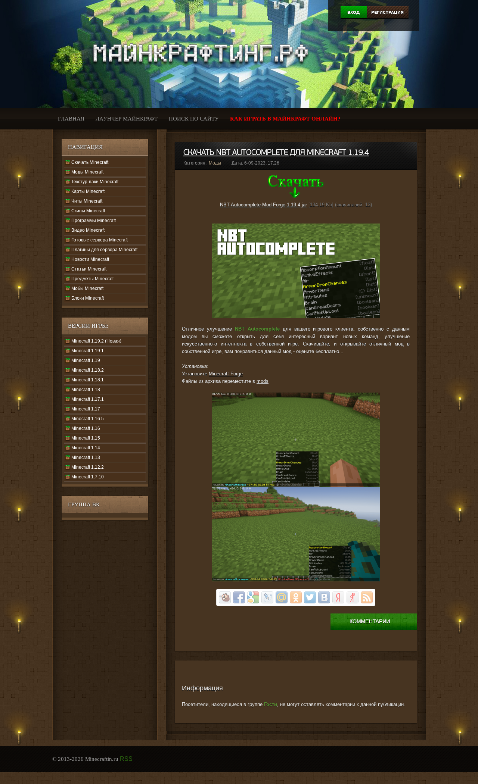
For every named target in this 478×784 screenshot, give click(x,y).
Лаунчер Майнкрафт (127, 119)
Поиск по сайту (194, 119)
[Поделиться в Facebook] (239, 597)
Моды (215, 163)
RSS (126, 759)
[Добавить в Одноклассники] (296, 597)
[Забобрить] (225, 597)
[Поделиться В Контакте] (324, 597)
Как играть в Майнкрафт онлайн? (285, 119)
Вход (353, 12)
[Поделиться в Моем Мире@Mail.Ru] (282, 597)
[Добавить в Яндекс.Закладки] (338, 597)
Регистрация (387, 12)
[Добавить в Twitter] (310, 597)
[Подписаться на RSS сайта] (367, 597)
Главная (71, 119)
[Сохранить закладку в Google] (253, 597)
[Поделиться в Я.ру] (352, 597)
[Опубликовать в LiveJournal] (267, 597)
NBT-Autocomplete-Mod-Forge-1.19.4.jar (263, 204)
